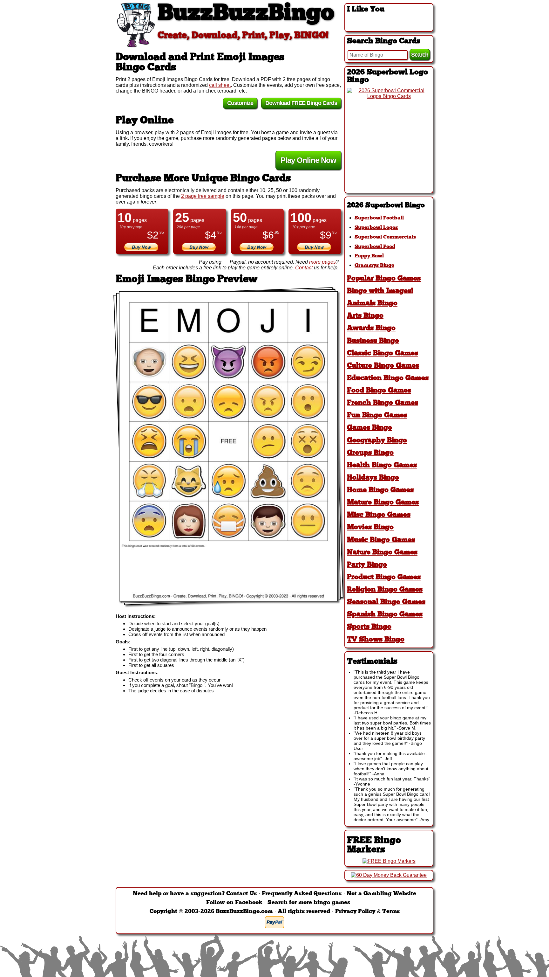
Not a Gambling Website (381, 894)
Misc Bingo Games (378, 515)
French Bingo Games (382, 403)
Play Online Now (308, 160)
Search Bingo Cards (383, 41)
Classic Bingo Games (382, 353)
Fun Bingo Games (377, 415)
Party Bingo (367, 565)
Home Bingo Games (380, 490)
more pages (322, 262)
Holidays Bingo (373, 478)
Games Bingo (369, 428)
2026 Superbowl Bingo (386, 205)
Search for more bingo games (309, 903)
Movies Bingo (370, 527)
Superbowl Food (375, 246)
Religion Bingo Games (385, 589)
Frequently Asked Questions (302, 894)
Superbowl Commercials (385, 237)
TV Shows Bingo (375, 639)
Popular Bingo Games (384, 278)
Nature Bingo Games (382, 552)
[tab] (389, 205)
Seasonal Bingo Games (386, 602)
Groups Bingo (370, 453)
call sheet (220, 85)
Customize (240, 103)
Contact (304, 267)
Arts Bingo (365, 316)
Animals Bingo (372, 303)
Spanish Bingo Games (385, 614)
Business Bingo (373, 341)
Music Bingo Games (381, 540)
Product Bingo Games (384, 577)
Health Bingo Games (382, 465)
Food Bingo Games (379, 390)
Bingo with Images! (380, 291)
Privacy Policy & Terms (367, 912)
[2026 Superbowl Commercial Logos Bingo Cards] (389, 96)
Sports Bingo (369, 627)
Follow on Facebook (234, 903)
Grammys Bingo (374, 265)
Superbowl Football (379, 218)
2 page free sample (202, 196)
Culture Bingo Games (383, 366)
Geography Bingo (377, 440)
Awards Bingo (371, 328)
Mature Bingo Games (383, 502)
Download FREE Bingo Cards (301, 103)
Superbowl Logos (376, 227)
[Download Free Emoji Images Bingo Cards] (228, 446)
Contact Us (241, 894)
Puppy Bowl (369, 256)
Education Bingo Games (388, 378)
